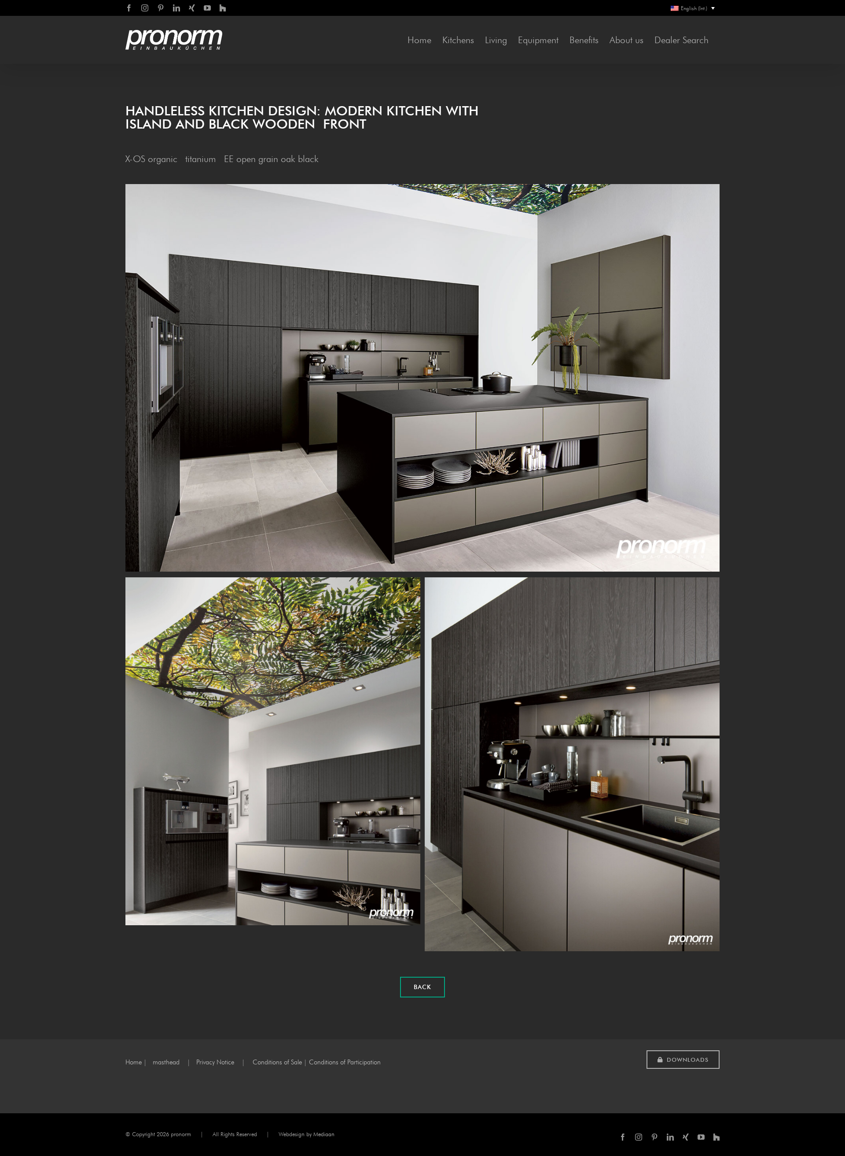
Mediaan (323, 1134)
